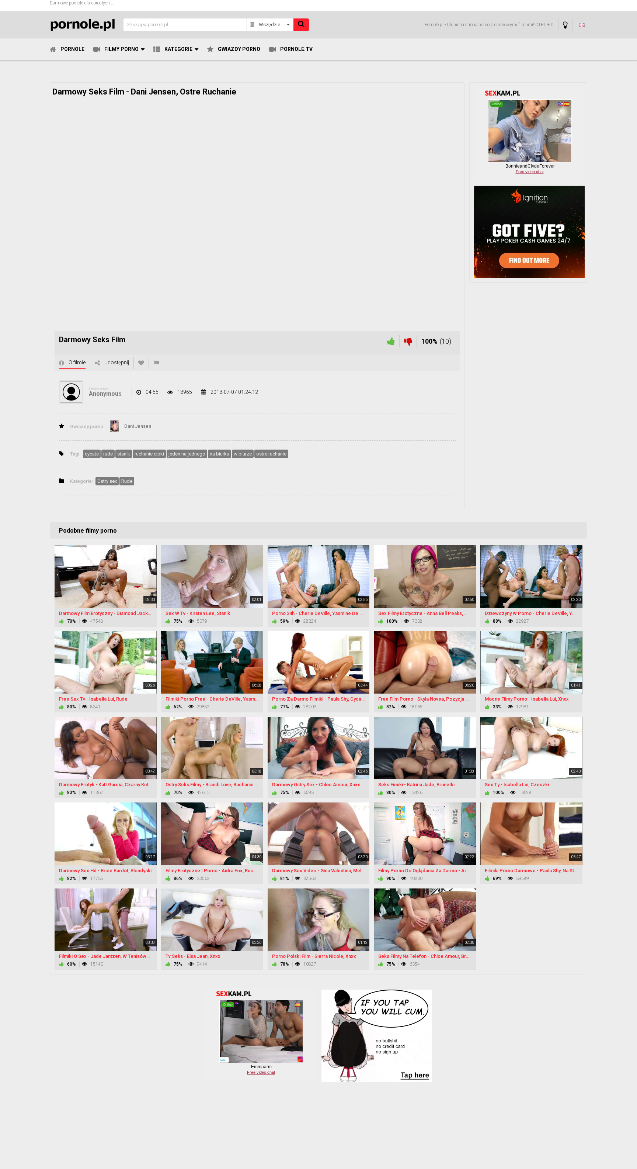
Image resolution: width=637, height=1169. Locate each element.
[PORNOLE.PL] (84, 24)
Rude (126, 481)
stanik (123, 454)
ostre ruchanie (271, 454)
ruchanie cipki (149, 454)
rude (108, 454)
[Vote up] (391, 341)
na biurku (219, 454)
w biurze (243, 454)
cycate (92, 454)
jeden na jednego (186, 454)
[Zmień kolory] (565, 24)
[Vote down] (408, 341)
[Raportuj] (156, 363)
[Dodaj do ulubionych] (141, 363)
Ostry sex (107, 481)
